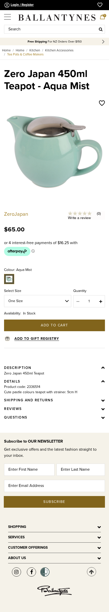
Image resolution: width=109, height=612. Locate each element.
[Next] (104, 42)
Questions (15, 417)
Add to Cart (54, 325)
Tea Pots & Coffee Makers (25, 54)
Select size (12, 291)
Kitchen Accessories (59, 50)
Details (12, 381)
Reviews (13, 409)
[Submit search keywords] (101, 29)
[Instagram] (16, 572)
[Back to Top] (91, 571)
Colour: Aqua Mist (18, 270)
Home (6, 50)
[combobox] (54, 29)
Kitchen (34, 50)
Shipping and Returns (28, 400)
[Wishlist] (102, 103)
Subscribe (54, 502)
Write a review (79, 218)
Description (17, 368)
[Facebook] (31, 572)
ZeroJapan (16, 214)
